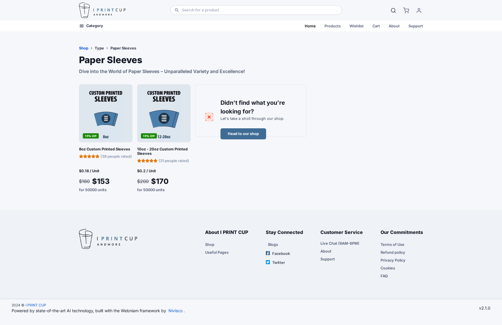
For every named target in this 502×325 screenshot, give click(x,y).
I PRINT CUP (36, 305)
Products (332, 26)
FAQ (384, 276)
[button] (406, 10)
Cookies (388, 268)
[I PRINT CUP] (102, 10)
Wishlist (356, 26)
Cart (376, 26)
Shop (83, 48)
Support (415, 26)
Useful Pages (217, 252)
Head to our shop (243, 134)
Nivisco (175, 310)
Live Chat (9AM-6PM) (339, 243)
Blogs (273, 244)
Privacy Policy (393, 260)
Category (94, 26)
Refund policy (393, 252)
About (394, 26)
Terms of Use (392, 244)
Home (310, 26)
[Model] (393, 10)
